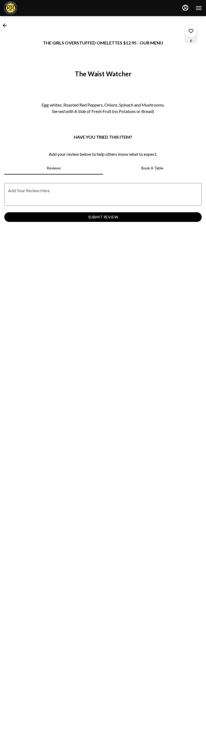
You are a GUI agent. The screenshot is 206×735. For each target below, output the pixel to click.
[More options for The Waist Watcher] (191, 31)
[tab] (53, 168)
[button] (6, 25)
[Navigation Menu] (199, 8)
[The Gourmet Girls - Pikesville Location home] (28, 8)
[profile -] (185, 8)
